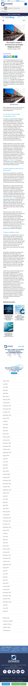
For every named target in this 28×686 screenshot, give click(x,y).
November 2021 (7, 558)
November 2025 (7, 409)
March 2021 (5, 583)
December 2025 (7, 405)
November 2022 (7, 521)
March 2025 (6, 434)
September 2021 (7, 564)
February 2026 (6, 399)
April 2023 (5, 505)
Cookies (24, 678)
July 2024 (5, 458)
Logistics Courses (15, 650)
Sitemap (19, 678)
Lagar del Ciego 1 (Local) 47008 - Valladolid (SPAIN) (13, 665)
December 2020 (7, 592)
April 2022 (5, 542)
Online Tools (15, 648)
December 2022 (7, 518)
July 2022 (5, 533)
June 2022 (5, 536)
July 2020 (5, 605)
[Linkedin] (18, 672)
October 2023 (6, 486)
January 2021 (6, 589)
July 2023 (5, 496)
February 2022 (6, 549)
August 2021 (6, 567)
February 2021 (6, 586)
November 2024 (7, 446)
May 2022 (5, 539)
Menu (24, 20)
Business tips (6, 618)
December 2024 (7, 443)
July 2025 (5, 421)
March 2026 (6, 396)
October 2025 (6, 412)
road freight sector (11, 160)
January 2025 (6, 440)
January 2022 (6, 552)
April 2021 (5, 580)
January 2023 (6, 514)
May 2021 (5, 577)
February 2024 (6, 474)
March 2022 (6, 546)
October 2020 (6, 598)
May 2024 (5, 465)
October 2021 (6, 561)
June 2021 (5, 574)
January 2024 (6, 477)
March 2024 (6, 471)
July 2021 (5, 570)
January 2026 (6, 402)
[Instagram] (14, 672)
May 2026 (5, 390)
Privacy (13, 678)
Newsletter (9, 8)
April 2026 (5, 393)
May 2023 (5, 502)
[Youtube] (23, 672)
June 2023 (5, 499)
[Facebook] (5, 672)
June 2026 (5, 387)
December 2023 (7, 480)
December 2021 (7, 555)
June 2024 (5, 461)
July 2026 (5, 384)
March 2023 (6, 508)
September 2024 (7, 452)
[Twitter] (9, 672)
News (2, 8)
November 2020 (7, 595)
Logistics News (6, 627)
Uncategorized (6, 630)
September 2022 (7, 527)
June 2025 (5, 424)
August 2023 (6, 493)
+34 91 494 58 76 (14, 666)
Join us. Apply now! (6, 647)
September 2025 (7, 415)
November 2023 (7, 483)
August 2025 (6, 418)
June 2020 (5, 608)
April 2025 (5, 430)
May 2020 (5, 611)
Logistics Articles (7, 624)
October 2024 (6, 449)
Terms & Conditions (5, 678)
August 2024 (6, 455)
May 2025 (5, 427)
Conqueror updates (8, 621)
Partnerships (4, 11)
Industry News (16, 8)
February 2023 (6, 511)
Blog (6, 8)
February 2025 (6, 437)
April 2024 (5, 468)
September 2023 (7, 490)
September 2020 (7, 602)
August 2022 (6, 530)
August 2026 (6, 381)
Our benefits (17, 647)
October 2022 (6, 524)
